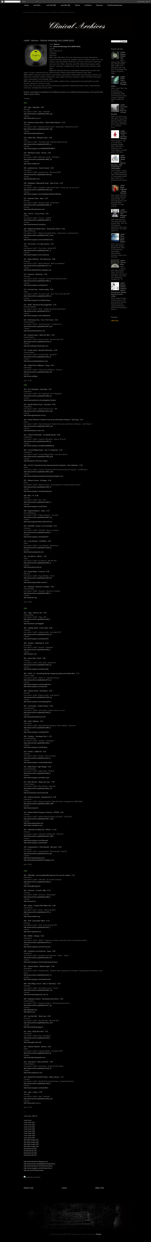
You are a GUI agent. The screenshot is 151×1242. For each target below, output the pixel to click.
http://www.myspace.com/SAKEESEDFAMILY (39, 148)
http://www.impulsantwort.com (34, 858)
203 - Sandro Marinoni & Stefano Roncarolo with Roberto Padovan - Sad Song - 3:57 (53, 419)
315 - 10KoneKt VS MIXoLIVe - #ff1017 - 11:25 (40, 829)
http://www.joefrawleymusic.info (35, 717)
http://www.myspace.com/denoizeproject (38, 491)
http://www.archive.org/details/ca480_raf (38, 159)
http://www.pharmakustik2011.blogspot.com (39, 860)
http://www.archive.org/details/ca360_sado (38, 472)
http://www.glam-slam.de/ (32, 1042)
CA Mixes (88, 5)
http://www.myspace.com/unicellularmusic (38, 239)
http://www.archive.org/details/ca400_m (37, 502)
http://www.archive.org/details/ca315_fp (37, 1053)
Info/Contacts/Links (114, 5)
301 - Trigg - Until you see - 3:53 (35, 613)
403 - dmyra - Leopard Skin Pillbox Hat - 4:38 (39, 905)
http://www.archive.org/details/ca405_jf (37, 712)
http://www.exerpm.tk (31, 808)
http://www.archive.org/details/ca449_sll (37, 296)
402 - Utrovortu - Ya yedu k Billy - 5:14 (37, 890)
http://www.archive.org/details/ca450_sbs (38, 190)
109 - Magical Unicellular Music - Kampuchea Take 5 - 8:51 (44, 229)
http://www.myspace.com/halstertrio (36, 537)
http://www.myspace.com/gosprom (36, 285)
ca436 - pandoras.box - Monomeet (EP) (123, 213)
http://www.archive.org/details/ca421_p (37, 758)
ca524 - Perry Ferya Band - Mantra (123, 238)
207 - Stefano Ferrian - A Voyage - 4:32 (37, 480)
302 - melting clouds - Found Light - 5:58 (38, 628)
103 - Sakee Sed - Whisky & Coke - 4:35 (38, 138)
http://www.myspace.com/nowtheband (37, 315)
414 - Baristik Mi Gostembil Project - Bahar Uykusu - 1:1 (43, 1077)
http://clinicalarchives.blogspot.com (36, 1161)
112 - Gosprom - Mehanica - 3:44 (35, 274)
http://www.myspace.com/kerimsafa (36, 669)
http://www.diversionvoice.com (34, 209)
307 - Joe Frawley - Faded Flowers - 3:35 (38, 706)
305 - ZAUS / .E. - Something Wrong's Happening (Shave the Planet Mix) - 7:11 (51, 673)
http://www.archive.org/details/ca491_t (37, 743)
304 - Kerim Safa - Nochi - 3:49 (35, 658)
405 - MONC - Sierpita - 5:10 (34, 936)
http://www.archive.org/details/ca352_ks (37, 665)
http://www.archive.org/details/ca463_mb (38, 788)
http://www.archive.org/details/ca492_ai (37, 357)
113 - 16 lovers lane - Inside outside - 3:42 (38, 289)
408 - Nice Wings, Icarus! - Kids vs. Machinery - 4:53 (42, 983)
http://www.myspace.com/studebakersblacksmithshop (42, 194)
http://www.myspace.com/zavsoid (35, 686)
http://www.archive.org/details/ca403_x (37, 649)
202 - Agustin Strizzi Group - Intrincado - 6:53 (39, 404)
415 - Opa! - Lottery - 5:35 (33, 1092)
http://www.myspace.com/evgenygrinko (37, 701)
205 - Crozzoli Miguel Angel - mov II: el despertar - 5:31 (43, 450)
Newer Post (28, 1188)
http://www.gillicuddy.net (32, 886)
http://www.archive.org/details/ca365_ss (37, 144)
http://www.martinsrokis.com (33, 823)
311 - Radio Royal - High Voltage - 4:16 (37, 767)
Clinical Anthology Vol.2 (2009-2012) (66, 46)
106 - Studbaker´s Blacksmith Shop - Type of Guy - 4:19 (43, 183)
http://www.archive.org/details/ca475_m (37, 942)
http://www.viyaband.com (32, 931)
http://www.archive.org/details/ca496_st (37, 563)
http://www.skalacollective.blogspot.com (37, 270)
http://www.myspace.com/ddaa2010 (36, 732)
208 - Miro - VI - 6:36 (31, 495)
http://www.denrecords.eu (33, 567)
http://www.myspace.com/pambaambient (38, 762)
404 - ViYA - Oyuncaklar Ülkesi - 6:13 (37, 921)
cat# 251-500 (51, 5)
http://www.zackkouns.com (33, 1072)
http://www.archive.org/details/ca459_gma (38, 456)
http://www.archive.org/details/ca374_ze (38, 680)
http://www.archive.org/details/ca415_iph (38, 853)
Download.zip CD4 (30, 1155)
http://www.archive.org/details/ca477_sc (37, 265)
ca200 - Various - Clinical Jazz (123, 55)
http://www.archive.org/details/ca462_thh (38, 372)
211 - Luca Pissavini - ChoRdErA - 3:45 (37, 541)
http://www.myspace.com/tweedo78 (36, 639)
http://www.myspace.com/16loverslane (37, 300)
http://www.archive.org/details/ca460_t (37, 619)
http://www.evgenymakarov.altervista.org (38, 521)
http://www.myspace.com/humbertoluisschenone (40, 962)
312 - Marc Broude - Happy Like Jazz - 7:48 (39, 782)
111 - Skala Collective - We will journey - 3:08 (39, 259)
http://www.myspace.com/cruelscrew (36, 255)
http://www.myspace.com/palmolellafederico (39, 446)
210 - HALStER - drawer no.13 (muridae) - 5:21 (40, 526)
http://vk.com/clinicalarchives (34, 1170)
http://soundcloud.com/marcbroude (36, 793)
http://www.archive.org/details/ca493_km (38, 578)
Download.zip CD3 (30, 1153)
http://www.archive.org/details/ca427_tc (37, 250)
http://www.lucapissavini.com (34, 552)
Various (56, 44)
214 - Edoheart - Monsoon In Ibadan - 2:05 (39, 587)
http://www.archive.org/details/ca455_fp (37, 441)
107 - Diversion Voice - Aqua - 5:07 (36, 198)
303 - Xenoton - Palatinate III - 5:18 (36, 643)
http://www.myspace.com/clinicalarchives (38, 1168)
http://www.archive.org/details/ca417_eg (38, 1005)
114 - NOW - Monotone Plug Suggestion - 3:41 (40, 305)
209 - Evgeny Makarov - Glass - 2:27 (37, 511)
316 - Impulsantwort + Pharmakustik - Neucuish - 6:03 (42, 847)
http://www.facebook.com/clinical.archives (38, 1166)
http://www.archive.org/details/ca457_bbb (38, 129)
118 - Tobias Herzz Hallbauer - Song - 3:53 (39, 365)
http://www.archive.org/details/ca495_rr (37, 773)
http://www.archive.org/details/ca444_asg (38, 411)
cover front (27, 1120)
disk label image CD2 (31, 1142)
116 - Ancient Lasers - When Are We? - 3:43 (39, 335)
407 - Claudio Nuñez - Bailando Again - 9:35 (39, 966)
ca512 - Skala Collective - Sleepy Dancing (123, 189)
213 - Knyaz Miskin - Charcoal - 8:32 (36, 571)
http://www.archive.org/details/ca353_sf (37, 487)
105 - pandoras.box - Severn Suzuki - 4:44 (39, 168)
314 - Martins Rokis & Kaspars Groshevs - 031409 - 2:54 (43, 812)
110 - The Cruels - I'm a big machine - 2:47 (39, 244)
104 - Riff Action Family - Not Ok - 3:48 (37, 153)
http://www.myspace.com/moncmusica (37, 947)
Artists (77, 5)
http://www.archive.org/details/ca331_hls (38, 957)
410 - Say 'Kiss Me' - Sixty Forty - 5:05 (37, 1016)
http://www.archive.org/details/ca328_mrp (38, 426)
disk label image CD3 (31, 1144)
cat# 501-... (37, 5)
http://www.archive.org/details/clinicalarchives (39, 1164)
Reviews (99, 5)
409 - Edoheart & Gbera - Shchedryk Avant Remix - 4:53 (43, 999)
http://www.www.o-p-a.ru (32, 118)
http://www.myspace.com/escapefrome (37, 684)
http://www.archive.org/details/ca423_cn (38, 975)
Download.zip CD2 (30, 1151)
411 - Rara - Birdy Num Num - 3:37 (36, 1031)
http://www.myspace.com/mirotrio (35, 506)
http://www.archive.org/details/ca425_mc (38, 634)
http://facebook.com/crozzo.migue (35, 461)
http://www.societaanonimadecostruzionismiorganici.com (43, 476)
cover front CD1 (29, 1122)
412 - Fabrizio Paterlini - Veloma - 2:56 (37, 1046)
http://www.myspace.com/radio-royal (36, 777)
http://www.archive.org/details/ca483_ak (38, 396)
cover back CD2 (29, 1133)
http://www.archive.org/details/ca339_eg (38, 697)
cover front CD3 (29, 1127)
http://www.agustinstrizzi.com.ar (35, 415)
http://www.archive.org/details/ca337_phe (38, 326)
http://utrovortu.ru (30, 901)
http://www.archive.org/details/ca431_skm (38, 1023)
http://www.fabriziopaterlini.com (34, 1057)
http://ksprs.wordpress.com (33, 825)
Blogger (98, 1234)
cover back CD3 (29, 1135)
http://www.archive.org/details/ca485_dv (38, 205)
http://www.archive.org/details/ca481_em (38, 517)
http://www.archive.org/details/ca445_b (37, 1083)
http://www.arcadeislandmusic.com (36, 361)
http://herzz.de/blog (30, 376)
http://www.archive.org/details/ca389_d (37, 728)
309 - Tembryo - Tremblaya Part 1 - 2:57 (38, 736)
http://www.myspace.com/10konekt (36, 840)
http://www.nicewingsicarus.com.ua (36, 994)
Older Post (99, 1188)
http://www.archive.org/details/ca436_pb (38, 174)
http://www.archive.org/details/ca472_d (37, 912)
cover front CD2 (29, 1125)
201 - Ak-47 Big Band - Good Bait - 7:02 (38, 389)
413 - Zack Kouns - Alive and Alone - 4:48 (38, 1062)
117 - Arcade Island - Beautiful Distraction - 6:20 (40, 350)
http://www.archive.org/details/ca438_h (37, 532)
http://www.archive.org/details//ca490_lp (38, 547)
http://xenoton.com (30, 654)
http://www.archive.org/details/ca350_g (37, 882)
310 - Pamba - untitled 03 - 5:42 (35, 751)
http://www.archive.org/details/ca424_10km (39, 836)
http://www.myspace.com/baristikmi (36, 1088)
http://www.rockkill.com (32, 164)
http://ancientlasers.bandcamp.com (36, 346)
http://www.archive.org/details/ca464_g (37, 281)
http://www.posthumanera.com (34, 331)
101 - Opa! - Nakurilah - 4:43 (34, 107)
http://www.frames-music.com (34, 430)
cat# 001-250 (65, 5)
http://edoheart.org (30, 597)
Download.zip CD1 (30, 1148)
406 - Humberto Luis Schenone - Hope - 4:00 (39, 951)
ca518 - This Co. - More (123, 262)
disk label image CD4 (31, 1146)
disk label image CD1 (31, 1140)
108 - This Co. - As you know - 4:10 (36, 213)
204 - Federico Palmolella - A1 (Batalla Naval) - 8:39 (42, 435)
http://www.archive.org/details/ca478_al (37, 341)
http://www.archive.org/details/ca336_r (37, 1038)
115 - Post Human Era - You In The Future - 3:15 (41, 320)
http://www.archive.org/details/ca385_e (37, 593)
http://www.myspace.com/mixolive (35, 843)
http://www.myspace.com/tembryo (35, 747)
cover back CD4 (29, 1138)
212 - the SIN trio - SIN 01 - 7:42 (35, 556)
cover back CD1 (29, 1131)
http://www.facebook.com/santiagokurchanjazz (40, 400)
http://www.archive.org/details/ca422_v (37, 927)
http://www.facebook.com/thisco (35, 224)
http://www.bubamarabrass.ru (34, 133)
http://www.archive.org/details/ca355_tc (37, 220)
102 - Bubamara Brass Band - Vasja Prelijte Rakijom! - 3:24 (44, 122)
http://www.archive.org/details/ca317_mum (38, 235)
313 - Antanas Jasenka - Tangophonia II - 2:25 (40, 797)
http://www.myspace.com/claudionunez (37, 979)
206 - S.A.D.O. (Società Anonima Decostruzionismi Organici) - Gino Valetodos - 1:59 (53, 465)
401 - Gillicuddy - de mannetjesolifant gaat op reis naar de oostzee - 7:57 (49, 875)
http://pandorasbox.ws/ (32, 179)
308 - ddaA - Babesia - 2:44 (33, 721)
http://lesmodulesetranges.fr (33, 1027)
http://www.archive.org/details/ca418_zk (37, 1068)
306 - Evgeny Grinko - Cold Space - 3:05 (38, 691)
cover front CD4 (29, 1129)
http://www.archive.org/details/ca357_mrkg (38, 819)
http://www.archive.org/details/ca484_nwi (38, 990)
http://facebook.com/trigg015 (34, 623)
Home (26, 5)
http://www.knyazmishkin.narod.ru (35, 582)
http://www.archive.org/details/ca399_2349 (38, 803)
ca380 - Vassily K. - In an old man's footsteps (123, 134)
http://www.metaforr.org (32, 916)
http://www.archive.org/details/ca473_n (37, 311)
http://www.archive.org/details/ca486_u (37, 897)
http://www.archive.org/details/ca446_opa (38, 114)
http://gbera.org (29, 1012)
